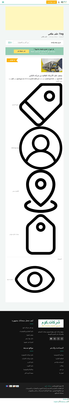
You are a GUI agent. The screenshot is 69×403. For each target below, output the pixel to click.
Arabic (65, 399)
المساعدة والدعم (59, 362)
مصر (13, 191)
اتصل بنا (61, 373)
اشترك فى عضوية (28, 342)
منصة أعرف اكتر (29, 373)
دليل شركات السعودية (27, 355)
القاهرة (17, 191)
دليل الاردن (30, 362)
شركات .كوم (48, 386)
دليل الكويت (30, 366)
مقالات (62, 366)
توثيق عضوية (30, 335)
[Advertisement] (34, 18)
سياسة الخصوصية (59, 355)
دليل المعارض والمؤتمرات (26, 331)
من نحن (61, 369)
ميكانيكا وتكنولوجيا (28, 369)
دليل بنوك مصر (29, 338)
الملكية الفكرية (60, 358)
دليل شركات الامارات (27, 358)
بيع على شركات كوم (28, 327)
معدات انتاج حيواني (14, 234)
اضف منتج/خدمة (52, 2)
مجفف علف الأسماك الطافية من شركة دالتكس (45, 75)
